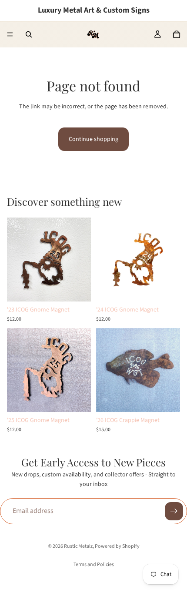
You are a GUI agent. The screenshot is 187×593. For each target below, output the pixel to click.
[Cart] (176, 34)
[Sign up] (174, 511)
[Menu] (10, 34)
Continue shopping (93, 139)
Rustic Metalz (78, 546)
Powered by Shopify (117, 546)
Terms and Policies (93, 564)
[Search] (28, 34)
